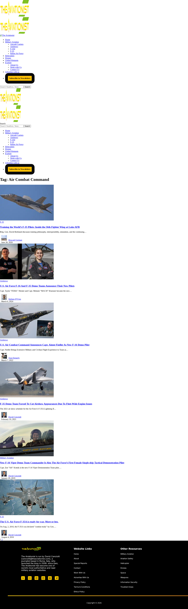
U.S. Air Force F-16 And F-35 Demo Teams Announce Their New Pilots (37, 286)
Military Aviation (7, 458)
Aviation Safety (126, 558)
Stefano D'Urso (14, 299)
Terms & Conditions (82, 587)
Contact (77, 568)
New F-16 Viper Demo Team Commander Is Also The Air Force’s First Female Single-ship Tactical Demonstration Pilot (62, 462)
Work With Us (79, 573)
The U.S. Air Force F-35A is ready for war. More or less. (29, 521)
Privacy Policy (80, 582)
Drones (123, 568)
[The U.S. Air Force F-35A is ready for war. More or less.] (27, 514)
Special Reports (80, 563)
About (76, 558)
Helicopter (124, 563)
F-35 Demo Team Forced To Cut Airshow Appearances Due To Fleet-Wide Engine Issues (46, 403)
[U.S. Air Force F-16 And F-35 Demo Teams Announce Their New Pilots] (27, 279)
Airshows (4, 281)
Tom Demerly (14, 358)
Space (123, 573)
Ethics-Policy (79, 591)
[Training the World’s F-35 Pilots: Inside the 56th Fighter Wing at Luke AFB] (27, 220)
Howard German (15, 240)
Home (76, 554)
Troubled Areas (126, 587)
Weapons (124, 577)
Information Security (128, 582)
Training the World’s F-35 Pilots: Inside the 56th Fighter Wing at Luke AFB (40, 227)
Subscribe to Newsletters (19, 78)
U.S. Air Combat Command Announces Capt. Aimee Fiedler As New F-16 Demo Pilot (44, 344)
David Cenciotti (14, 417)
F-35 (2, 222)
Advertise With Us (81, 577)
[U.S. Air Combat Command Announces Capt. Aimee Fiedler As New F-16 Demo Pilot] (27, 338)
